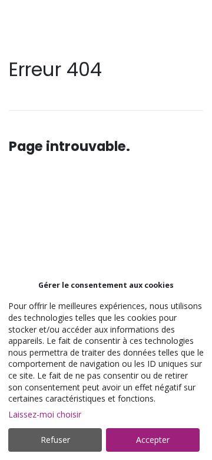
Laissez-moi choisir (44, 414)
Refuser (55, 439)
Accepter (153, 439)
